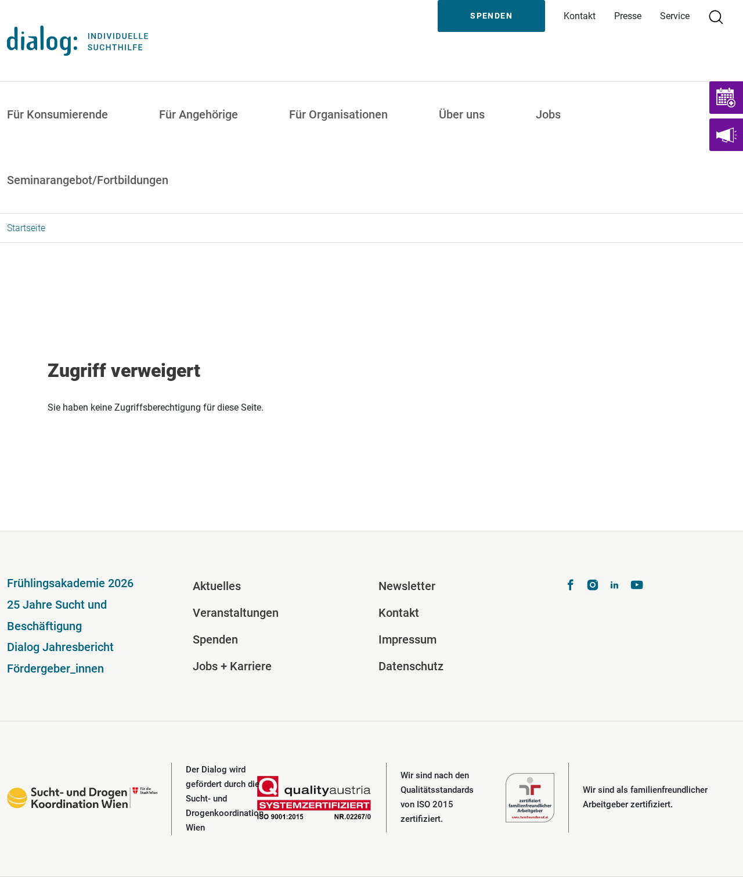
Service (675, 15)
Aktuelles (217, 586)
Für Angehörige (198, 114)
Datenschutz (410, 666)
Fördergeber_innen (55, 668)
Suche (721, 16)
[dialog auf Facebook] (570, 587)
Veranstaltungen (236, 613)
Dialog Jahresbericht (60, 647)
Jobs (548, 114)
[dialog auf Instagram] (592, 587)
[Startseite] (77, 40)
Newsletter (406, 586)
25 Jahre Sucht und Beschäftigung (57, 615)
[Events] (726, 97)
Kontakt (580, 15)
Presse (627, 15)
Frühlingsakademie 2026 (70, 583)
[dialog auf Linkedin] (614, 587)
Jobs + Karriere (232, 666)
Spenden (491, 15)
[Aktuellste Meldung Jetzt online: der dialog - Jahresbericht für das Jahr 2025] (726, 134)
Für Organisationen (338, 114)
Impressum (407, 639)
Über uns (462, 114)
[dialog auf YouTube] (636, 587)
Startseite (26, 227)
